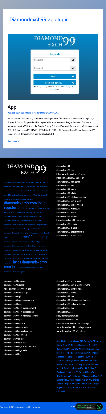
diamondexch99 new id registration (22, 250)
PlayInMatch (61, 372)
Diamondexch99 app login (17, 195)
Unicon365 (91, 372)
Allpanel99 (75, 345)
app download (18, 112)
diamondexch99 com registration (26, 208)
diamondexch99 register (30, 254)
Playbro (97, 341)
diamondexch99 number (41, 250)
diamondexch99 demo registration (31, 220)
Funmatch (88, 376)
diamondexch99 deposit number (37, 225)
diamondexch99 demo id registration (30, 216)
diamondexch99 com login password (22, 199)
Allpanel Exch (93, 349)
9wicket (82, 372)
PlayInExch (73, 360)
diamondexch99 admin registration (14, 187)
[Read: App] (53, 66)
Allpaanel (84, 345)
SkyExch (71, 356)
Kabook (78, 380)
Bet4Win (94, 364)
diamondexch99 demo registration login (16, 225)
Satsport (67, 383)
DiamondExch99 (63, 349)
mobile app (30, 112)
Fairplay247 (89, 341)
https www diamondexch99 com (29, 268)
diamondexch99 (9, 183)
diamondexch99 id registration (30, 233)
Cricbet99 (93, 345)
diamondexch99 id (9, 229)
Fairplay (78, 364)
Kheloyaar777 (78, 376)
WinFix (59, 345)
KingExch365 (62, 360)
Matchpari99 (73, 372)
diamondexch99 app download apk (23, 191)
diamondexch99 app (32, 187)
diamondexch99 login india (35, 242)
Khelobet (86, 364)
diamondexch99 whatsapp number (22, 258)
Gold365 (86, 356)
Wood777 (75, 383)
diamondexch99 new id (30, 246)
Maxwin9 (67, 376)
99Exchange (94, 380)
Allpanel (70, 380)
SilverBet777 (62, 353)
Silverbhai (60, 341)
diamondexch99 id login (37, 229)
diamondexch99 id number (12, 233)
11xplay (68, 341)
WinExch (60, 364)
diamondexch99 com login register (25, 205)
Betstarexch (69, 364)
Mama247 (97, 376)
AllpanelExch (61, 356)
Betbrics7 (83, 353)
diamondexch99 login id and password (15, 242)
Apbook (59, 368)
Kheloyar (95, 383)
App (12, 107)
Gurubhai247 (83, 360)
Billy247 (59, 376)
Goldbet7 (92, 368)
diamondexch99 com (31, 195)
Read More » (13, 141)
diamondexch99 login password (13, 246)
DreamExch (93, 353)
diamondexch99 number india (13, 254)
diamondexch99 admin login (37, 183)
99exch (85, 380)
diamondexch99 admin (21, 183)
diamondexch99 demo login (12, 220)
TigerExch (68, 368)
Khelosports (61, 380)
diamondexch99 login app (28, 236)
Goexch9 (66, 345)
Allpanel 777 (77, 341)
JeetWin (74, 349)
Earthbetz (94, 360)
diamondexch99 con (22, 212)
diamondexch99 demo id (11, 216)
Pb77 (93, 356)
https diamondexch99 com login (25, 264)
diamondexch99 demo (34, 212)
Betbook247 (73, 353)
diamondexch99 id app (22, 229)
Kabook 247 (85, 383)
